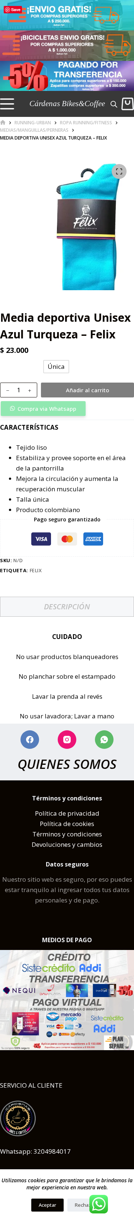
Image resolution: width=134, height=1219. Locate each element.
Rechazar (85, 1205)
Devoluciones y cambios (67, 844)
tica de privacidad (72, 813)
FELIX (36, 570)
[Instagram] (67, 739)
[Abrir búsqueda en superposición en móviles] (114, 104)
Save (15, 9)
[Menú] (7, 104)
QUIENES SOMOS (67, 764)
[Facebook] (29, 739)
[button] (67, 408)
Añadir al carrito (87, 390)
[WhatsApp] (104, 739)
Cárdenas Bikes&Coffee (67, 103)
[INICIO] (3, 122)
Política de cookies (67, 823)
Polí (40, 813)
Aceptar (47, 1205)
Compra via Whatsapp (46, 408)
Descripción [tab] (67, 607)
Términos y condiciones (67, 834)
